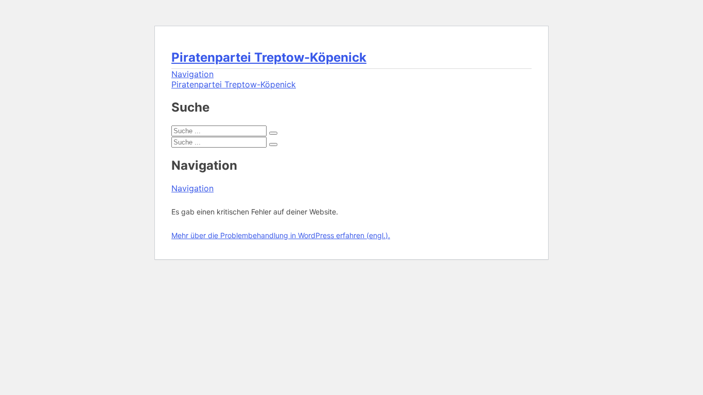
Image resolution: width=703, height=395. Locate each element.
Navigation (192, 74)
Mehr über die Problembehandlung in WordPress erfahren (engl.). (280, 235)
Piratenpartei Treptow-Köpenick (268, 57)
